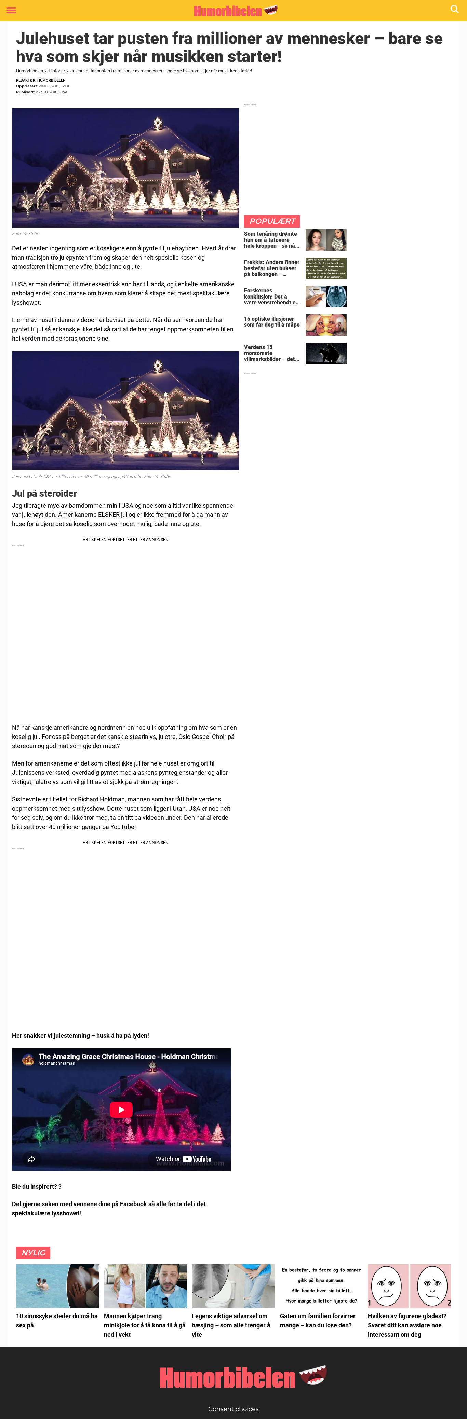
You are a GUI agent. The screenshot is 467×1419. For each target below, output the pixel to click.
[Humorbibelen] (231, 11)
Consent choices (233, 1409)
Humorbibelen (29, 70)
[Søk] (455, 11)
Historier (57, 70)
